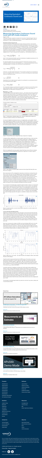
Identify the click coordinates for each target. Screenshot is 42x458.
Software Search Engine (26, 392)
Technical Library (25, 404)
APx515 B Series (5, 392)
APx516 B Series (5, 390)
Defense (3, 416)
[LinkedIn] (8, 451)
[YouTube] (12, 451)
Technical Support (5, 422)
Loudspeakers (4, 409)
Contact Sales (4, 427)
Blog (22, 406)
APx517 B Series (5, 388)
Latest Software (24, 383)
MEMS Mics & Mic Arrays (6, 411)
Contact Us (4, 419)
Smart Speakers (5, 414)
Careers (23, 427)
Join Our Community (25, 428)
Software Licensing (25, 385)
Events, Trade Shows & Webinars (27, 408)
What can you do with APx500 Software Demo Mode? (13, 368)
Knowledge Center (25, 403)
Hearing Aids (4, 408)
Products (4, 381)
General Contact (5, 425)
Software (24, 381)
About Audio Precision (25, 422)
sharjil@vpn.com (17, 454)
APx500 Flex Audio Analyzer (7, 395)
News (23, 425)
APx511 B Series (4, 393)
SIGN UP (35, 4)
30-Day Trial (24, 388)
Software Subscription (25, 387)
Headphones (4, 406)
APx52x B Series (5, 385)
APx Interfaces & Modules (6, 397)
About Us (24, 419)
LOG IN (31, 4)
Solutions (4, 400)
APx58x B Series (5, 387)
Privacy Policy (5, 448)
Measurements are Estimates (8, 325)
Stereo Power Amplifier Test (8, 346)
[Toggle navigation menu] (38, 5)
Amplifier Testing (5, 403)
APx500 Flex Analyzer (25, 390)
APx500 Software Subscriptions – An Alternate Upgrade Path (14, 304)
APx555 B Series (5, 383)
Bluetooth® (4, 404)
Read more (5, 309)
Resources (24, 400)
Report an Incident (12, 448)
